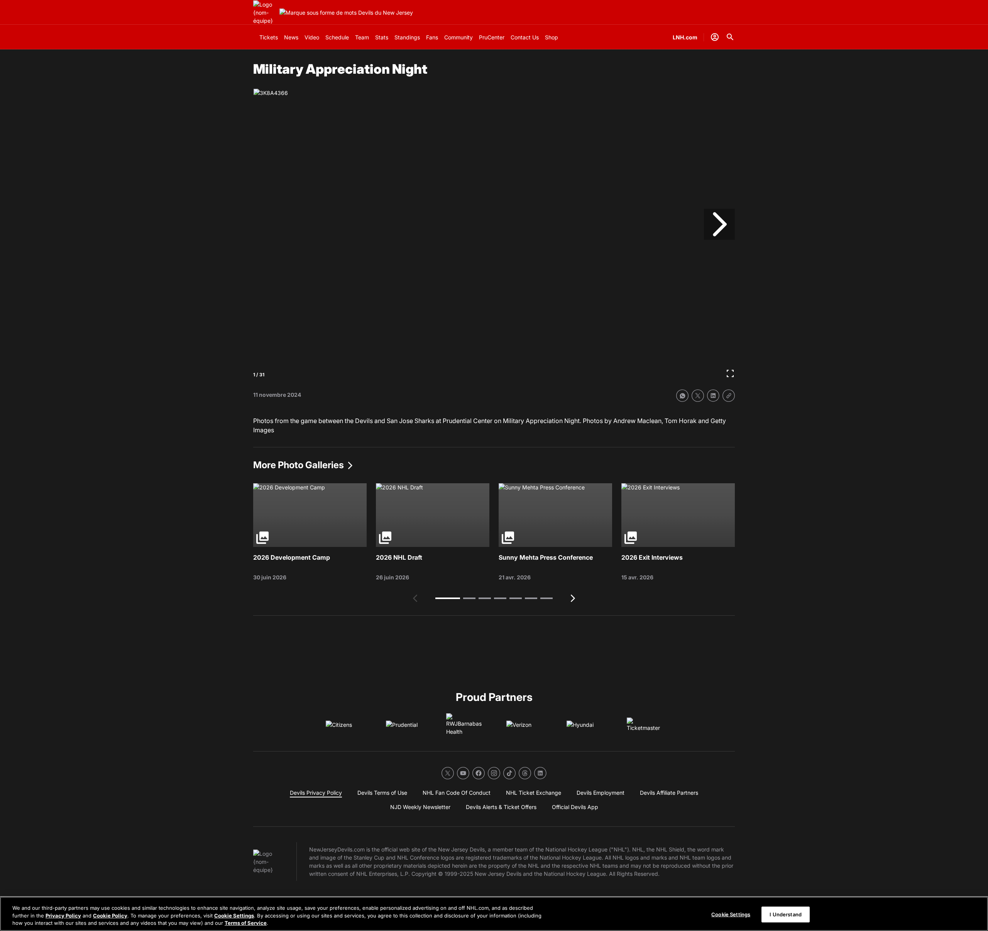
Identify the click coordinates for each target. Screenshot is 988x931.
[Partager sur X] (698, 395)
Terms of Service (246, 923)
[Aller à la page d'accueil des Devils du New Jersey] (264, 12)
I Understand (786, 914)
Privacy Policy (63, 915)
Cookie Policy (110, 915)
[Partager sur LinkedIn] (713, 395)
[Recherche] (730, 37)
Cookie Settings (234, 915)
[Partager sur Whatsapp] (682, 395)
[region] (494, 914)
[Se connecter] (714, 37)
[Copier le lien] (728, 395)
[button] (447, 598)
